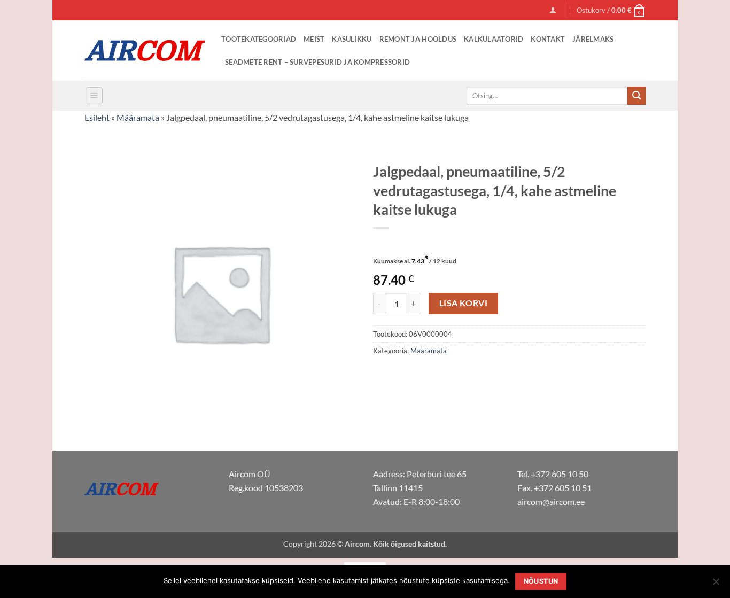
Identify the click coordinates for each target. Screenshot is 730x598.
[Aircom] (144, 50)
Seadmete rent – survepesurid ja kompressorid (317, 62)
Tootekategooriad (258, 39)
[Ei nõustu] (715, 584)
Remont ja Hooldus (417, 39)
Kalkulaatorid (493, 39)
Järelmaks (592, 39)
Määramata (138, 117)
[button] (552, 10)
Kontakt (548, 39)
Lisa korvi (463, 303)
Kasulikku (351, 39)
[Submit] (636, 96)
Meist (314, 39)
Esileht (97, 117)
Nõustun (541, 581)
